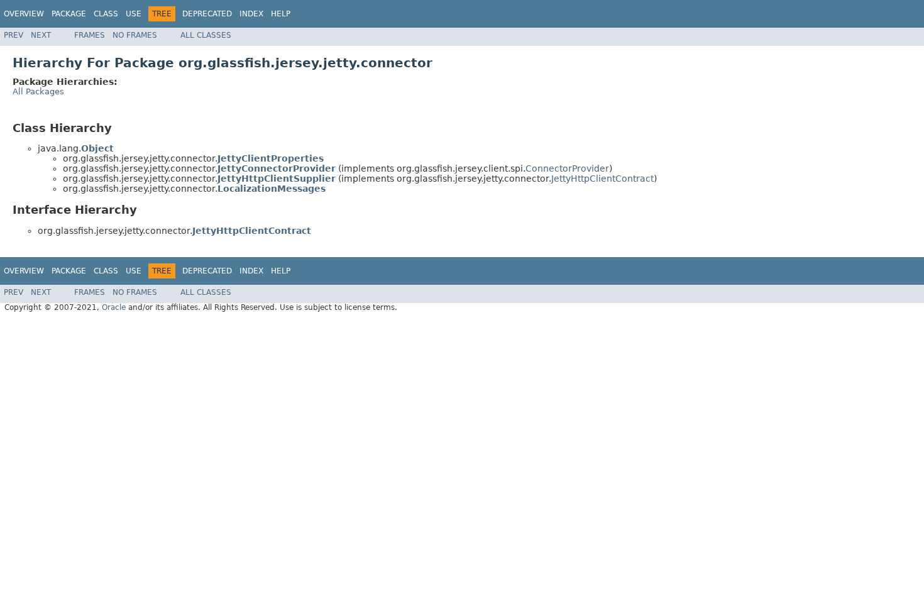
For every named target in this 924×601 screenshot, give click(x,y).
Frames (89, 35)
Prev (13, 35)
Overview (24, 13)
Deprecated (207, 13)
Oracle (114, 307)
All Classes (205, 35)
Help (280, 13)
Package (69, 13)
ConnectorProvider (567, 168)
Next (41, 35)
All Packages (38, 91)
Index (251, 13)
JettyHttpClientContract (602, 179)
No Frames (135, 35)
